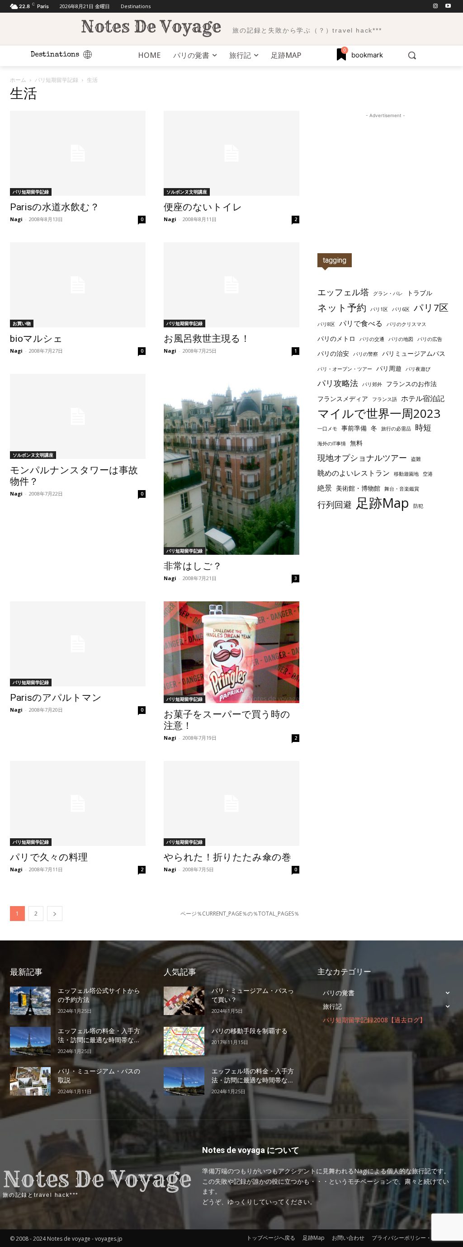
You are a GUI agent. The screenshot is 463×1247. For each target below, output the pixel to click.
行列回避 (334, 504)
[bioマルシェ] (78, 284)
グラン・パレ (388, 293)
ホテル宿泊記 (422, 398)
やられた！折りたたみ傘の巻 (227, 857)
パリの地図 (400, 339)
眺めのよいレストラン (353, 473)
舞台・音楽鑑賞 (401, 489)
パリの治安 (333, 353)
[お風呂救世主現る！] (231, 284)
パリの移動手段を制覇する (250, 1030)
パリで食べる (361, 323)
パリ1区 (379, 309)
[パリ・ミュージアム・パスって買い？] (184, 1001)
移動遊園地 (406, 474)
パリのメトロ (336, 338)
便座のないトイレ (203, 207)
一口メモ (327, 428)
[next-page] (54, 913)
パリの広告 (429, 339)
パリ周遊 (389, 368)
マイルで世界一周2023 (378, 413)
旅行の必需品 (396, 428)
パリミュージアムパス (413, 353)
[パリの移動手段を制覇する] (184, 1041)
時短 (423, 427)
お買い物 (22, 323)
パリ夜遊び (418, 369)
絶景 (324, 488)
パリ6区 (401, 309)
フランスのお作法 (411, 383)
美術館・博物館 (358, 488)
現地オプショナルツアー (362, 458)
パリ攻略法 (337, 383)
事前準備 (354, 428)
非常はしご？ (193, 566)
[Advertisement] (385, 176)
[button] (412, 55)
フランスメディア (342, 398)
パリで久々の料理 (49, 857)
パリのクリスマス (406, 324)
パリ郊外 (372, 384)
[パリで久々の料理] (78, 803)
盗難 (416, 459)
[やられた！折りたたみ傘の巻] (231, 803)
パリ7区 (431, 307)
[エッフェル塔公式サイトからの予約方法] (30, 1001)
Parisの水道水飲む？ (54, 207)
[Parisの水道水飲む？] (78, 153)
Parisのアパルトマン (56, 697)
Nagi (16, 219)
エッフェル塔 (343, 292)
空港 (428, 474)
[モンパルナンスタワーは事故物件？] (78, 416)
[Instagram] (435, 6)
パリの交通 (371, 339)
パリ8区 (326, 324)
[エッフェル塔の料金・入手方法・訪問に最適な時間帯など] (30, 1041)
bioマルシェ (36, 338)
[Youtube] (448, 6)
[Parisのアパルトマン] (78, 643)
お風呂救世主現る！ (207, 338)
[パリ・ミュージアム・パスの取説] (30, 1081)
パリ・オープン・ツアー (344, 369)
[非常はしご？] (231, 464)
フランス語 (384, 399)
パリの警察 (365, 354)
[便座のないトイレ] (231, 153)
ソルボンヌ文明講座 (186, 192)
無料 (356, 443)
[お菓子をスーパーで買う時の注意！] (231, 652)
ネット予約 (341, 307)
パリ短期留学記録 (56, 80)
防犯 (418, 506)
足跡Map (382, 503)
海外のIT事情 (331, 443)
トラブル (419, 292)
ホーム (18, 80)
